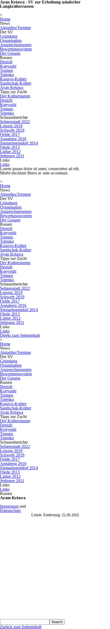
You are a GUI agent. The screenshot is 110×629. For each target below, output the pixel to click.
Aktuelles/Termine (15, 27)
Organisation (11, 40)
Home (5, 19)
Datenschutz (10, 510)
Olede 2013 (10, 147)
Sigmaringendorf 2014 (19, 143)
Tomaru (6, 70)
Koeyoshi (8, 66)
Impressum (9, 506)
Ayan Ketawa (11, 87)
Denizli (6, 62)
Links (5, 164)
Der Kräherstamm (15, 96)
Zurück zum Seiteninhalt (20, 626)
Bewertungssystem (16, 49)
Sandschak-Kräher (15, 83)
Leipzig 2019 (11, 126)
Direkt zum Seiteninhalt (20, 335)
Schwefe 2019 (12, 130)
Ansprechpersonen (16, 44)
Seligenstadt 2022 (15, 121)
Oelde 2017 (10, 134)
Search (57, 622)
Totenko (7, 74)
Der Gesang (10, 53)
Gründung (8, 36)
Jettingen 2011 (12, 156)
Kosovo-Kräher (13, 79)
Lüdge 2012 (10, 151)
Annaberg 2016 (13, 138)
